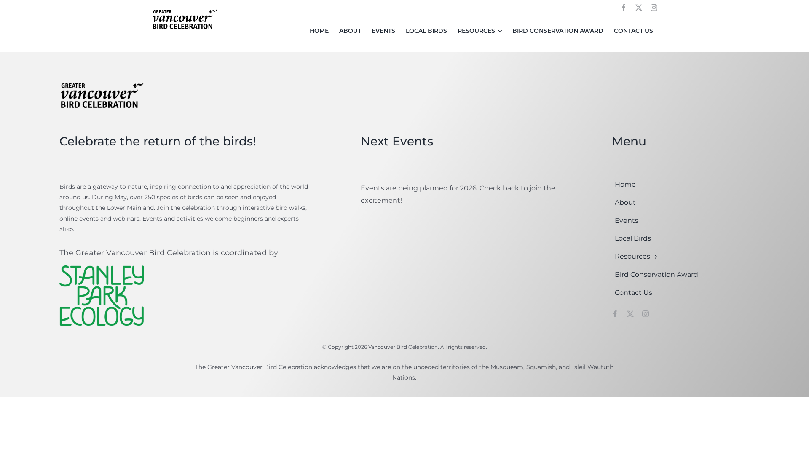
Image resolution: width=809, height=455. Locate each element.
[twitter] (638, 7)
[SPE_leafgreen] (101, 269)
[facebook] (623, 7)
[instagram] (654, 7)
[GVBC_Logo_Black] (184, 10)
